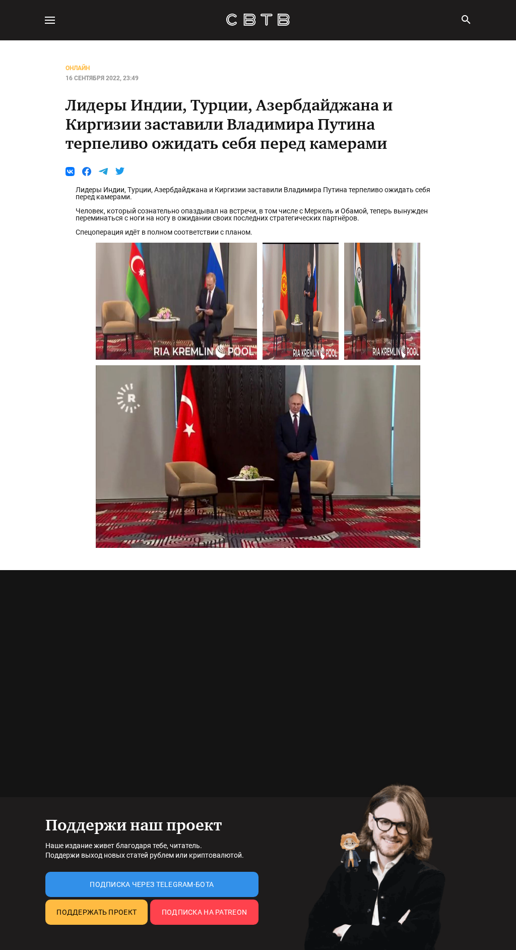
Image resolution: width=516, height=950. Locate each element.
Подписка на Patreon (204, 912)
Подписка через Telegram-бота (152, 884)
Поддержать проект (96, 912)
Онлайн (78, 68)
